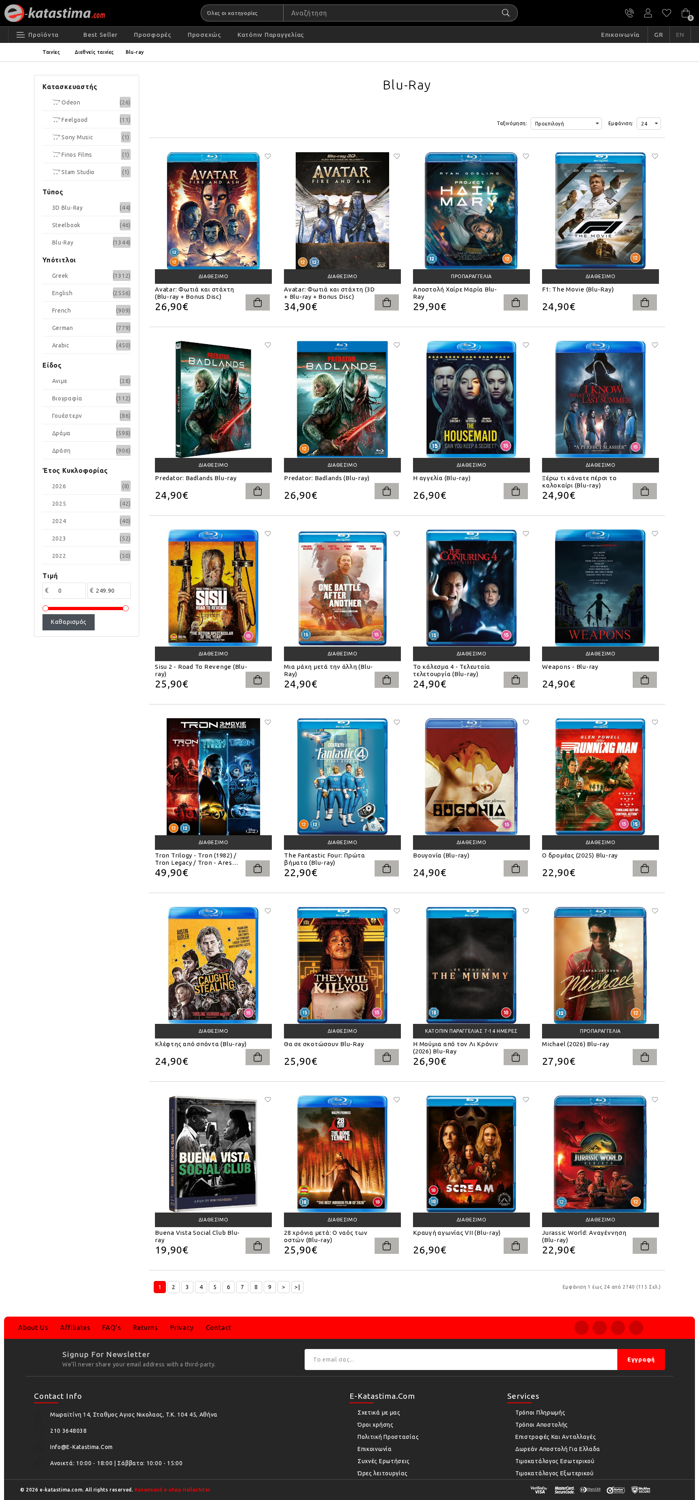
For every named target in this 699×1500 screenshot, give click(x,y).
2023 (59, 538)
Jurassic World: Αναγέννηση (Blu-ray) (584, 1236)
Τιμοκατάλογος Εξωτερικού (554, 1473)
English (62, 293)
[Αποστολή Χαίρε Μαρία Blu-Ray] (471, 210)
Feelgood (74, 120)
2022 (59, 556)
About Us (33, 1327)
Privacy (182, 1327)
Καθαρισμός (69, 622)
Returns (145, 1327)
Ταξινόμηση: (512, 123)
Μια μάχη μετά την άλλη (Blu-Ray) (328, 670)
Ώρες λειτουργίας (383, 1473)
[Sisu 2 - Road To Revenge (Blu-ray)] (213, 588)
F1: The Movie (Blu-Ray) (578, 289)
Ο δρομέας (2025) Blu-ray (580, 855)
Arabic (61, 345)
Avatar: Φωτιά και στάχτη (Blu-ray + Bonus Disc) (194, 293)
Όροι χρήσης (376, 1424)
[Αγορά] (258, 302)
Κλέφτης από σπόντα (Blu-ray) (201, 1043)
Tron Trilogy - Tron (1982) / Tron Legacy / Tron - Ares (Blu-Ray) (196, 859)
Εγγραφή (641, 1359)
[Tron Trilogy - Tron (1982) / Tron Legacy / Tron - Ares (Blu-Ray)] (213, 776)
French (61, 310)
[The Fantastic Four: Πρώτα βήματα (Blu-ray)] (342, 776)
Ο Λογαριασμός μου (648, 13)
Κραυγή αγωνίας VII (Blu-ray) (457, 1232)
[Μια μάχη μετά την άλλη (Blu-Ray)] (342, 588)
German (62, 328)
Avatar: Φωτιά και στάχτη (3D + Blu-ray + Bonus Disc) (329, 293)
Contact (219, 1327)
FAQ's (111, 1327)
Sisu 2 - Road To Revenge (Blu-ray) (201, 670)
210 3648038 (629, 13)
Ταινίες (51, 52)
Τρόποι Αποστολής (541, 1424)
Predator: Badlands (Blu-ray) (327, 477)
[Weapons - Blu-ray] (600, 588)
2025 (59, 503)
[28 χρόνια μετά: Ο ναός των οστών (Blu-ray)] (342, 1154)
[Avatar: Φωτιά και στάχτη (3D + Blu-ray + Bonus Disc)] (342, 210)
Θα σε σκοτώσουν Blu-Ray (324, 1043)
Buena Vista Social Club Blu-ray (197, 1236)
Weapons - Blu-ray (570, 666)
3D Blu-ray (67, 207)
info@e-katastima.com (81, 1447)
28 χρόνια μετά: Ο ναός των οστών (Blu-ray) (326, 1236)
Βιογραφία (67, 398)
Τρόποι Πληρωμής (540, 1412)
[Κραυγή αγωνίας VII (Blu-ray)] (471, 1154)
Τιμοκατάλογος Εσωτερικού (555, 1461)
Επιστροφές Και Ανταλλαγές (555, 1437)
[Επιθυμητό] (268, 156)
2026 (59, 486)
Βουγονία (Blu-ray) (441, 855)
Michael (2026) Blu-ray (575, 1043)
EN (680, 34)
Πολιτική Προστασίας (388, 1437)
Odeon (70, 102)
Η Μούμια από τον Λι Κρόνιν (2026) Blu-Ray (455, 1047)
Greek (60, 275)
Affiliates (75, 1327)
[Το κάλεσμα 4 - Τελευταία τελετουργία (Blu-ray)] (471, 588)
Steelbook (66, 225)
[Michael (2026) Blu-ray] (600, 965)
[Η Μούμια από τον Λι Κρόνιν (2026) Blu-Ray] (471, 965)
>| (297, 1287)
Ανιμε (60, 381)
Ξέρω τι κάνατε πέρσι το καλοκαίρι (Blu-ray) (579, 481)
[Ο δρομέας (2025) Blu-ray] (600, 776)
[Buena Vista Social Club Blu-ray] (213, 1154)
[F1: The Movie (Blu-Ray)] (600, 210)
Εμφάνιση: (620, 123)
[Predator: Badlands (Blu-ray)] (342, 399)
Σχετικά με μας (379, 1412)
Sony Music (76, 137)
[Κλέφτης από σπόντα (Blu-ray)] (213, 965)
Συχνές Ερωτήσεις (384, 1461)
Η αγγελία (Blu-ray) (441, 477)
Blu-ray (135, 52)
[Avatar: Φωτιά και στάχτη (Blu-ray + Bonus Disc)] (213, 210)
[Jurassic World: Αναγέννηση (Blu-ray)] (600, 1154)
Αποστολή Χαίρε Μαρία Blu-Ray (455, 293)
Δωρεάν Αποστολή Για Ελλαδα (557, 1449)
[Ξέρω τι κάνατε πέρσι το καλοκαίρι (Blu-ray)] (600, 399)
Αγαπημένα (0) (667, 13)
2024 (59, 521)
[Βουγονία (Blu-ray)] (471, 776)
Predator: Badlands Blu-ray (196, 477)
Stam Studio (77, 172)
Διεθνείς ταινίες (94, 52)
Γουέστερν (67, 416)
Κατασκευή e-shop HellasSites (173, 1489)
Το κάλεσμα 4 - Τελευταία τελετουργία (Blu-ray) (451, 670)
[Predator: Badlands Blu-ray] (213, 399)
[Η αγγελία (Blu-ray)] (471, 399)
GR (658, 34)
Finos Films (76, 154)
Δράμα (61, 433)
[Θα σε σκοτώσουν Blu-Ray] (342, 965)
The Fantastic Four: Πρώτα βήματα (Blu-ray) (324, 859)
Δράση (61, 450)
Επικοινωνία (375, 1449)
